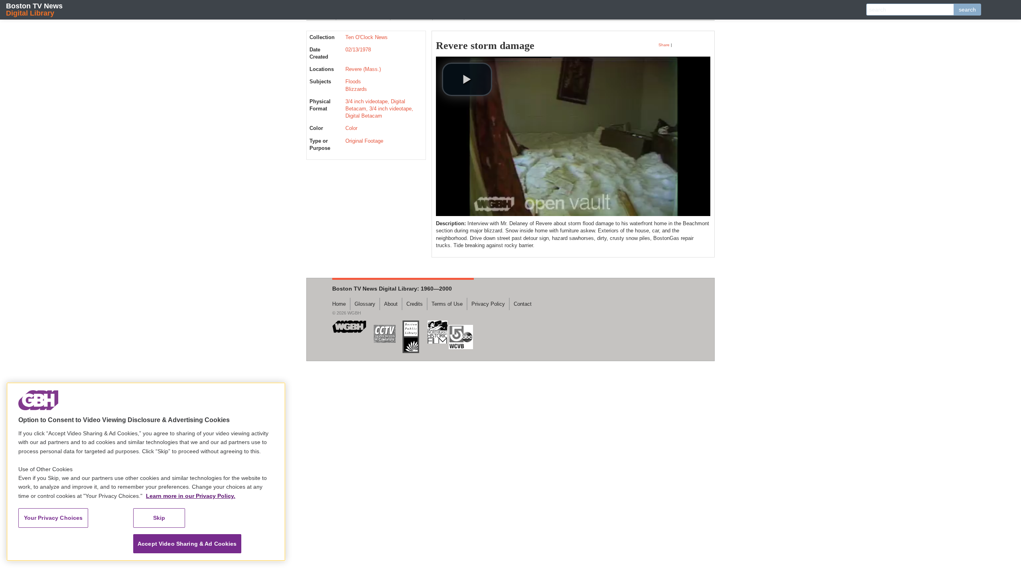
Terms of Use (447, 304)
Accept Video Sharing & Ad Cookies (187, 544)
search (967, 9)
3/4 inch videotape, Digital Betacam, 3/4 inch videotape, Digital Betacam (379, 108)
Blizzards (356, 89)
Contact (523, 304)
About (391, 304)
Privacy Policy (488, 304)
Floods (353, 82)
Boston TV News (34, 9)
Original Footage (364, 141)
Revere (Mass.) (363, 69)
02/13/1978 (358, 50)
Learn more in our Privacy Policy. (190, 496)
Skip (159, 518)
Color (351, 128)
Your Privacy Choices (53, 518)
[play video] (467, 79)
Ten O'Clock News (366, 37)
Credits (414, 304)
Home (339, 304)
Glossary (365, 304)
